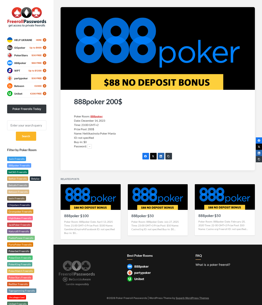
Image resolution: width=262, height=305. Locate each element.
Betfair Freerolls (18, 178)
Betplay (35, 178)
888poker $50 (142, 216)
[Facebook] (145, 156)
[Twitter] (153, 156)
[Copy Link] (168, 156)
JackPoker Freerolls (19, 224)
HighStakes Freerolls (20, 218)
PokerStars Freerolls (20, 277)
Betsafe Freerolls (18, 185)
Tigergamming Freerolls (22, 290)
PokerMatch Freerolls (21, 270)
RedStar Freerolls (18, 284)
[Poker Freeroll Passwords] (26, 17)
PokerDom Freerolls (20, 257)
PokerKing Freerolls (20, 264)
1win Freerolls (17, 158)
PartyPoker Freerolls (20, 244)
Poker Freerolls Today (26, 109)
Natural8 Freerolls (19, 231)
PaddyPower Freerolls (21, 237)
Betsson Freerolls (18, 191)
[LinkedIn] (161, 156)
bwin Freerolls (17, 198)
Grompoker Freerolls (20, 211)
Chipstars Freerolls (19, 204)
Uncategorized (17, 297)
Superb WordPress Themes (192, 297)
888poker (96, 116)
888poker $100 (76, 216)
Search (26, 136)
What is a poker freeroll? (213, 265)
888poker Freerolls (19, 165)
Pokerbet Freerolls (19, 251)
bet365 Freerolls (18, 172)
